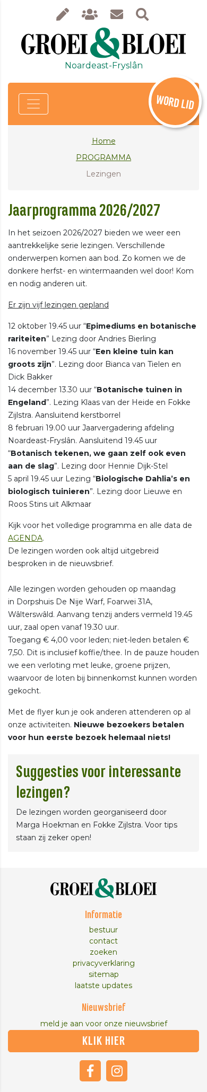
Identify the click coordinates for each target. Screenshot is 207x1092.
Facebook (90, 1070)
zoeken (103, 952)
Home (104, 141)
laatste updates (103, 985)
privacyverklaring (104, 963)
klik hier (103, 1041)
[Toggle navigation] (33, 104)
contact (103, 941)
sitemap (104, 974)
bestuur (103, 930)
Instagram (116, 1070)
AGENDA (25, 538)
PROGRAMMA (103, 157)
